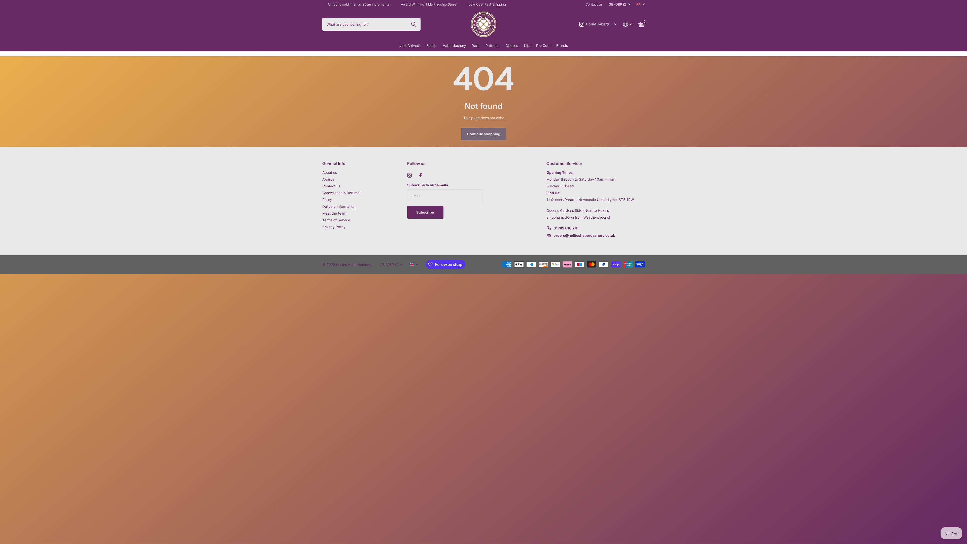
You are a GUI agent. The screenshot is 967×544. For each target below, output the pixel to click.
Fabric (431, 45)
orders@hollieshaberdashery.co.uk (584, 235)
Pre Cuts (543, 45)
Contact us (594, 4)
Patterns (492, 45)
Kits (527, 45)
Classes (511, 45)
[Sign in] (627, 24)
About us (329, 172)
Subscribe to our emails (427, 185)
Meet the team (334, 213)
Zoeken (414, 24)
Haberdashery (454, 45)
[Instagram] (409, 175)
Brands (562, 45)
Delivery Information (338, 206)
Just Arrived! (409, 45)
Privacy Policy (334, 227)
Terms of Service (336, 220)
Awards (328, 179)
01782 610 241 (566, 228)
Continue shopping (483, 134)
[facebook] (420, 175)
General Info (334, 163)
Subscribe (425, 212)
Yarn (475, 45)
